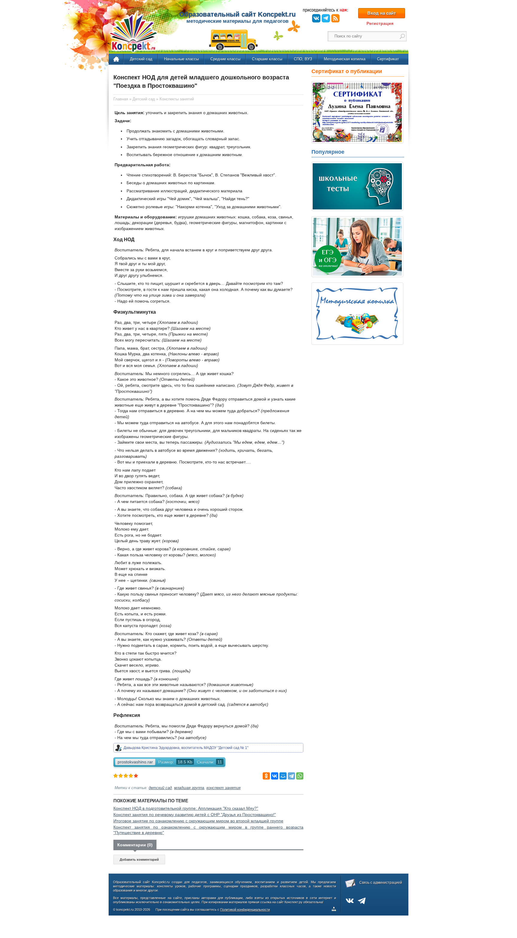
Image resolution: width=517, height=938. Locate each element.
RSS (335, 18)
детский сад (160, 788)
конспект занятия (223, 788)
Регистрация (380, 23)
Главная (116, 59)
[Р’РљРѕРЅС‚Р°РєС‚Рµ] (274, 776)
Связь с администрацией (380, 882)
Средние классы (225, 59)
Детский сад (141, 59)
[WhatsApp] (299, 776)
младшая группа (189, 788)
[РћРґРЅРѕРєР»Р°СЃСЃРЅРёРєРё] (266, 776)
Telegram (326, 18)
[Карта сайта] (335, 909)
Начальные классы (181, 59)
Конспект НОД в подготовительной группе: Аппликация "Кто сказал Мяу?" (185, 808)
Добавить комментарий (139, 859)
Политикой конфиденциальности (245, 909)
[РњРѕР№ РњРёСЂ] (283, 776)
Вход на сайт (381, 13)
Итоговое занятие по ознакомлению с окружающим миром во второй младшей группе (198, 820)
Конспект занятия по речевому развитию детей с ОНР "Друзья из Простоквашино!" (194, 814)
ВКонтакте (316, 18)
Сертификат (388, 59)
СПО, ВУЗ (303, 59)
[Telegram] (291, 776)
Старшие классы (267, 59)
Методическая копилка (344, 59)
